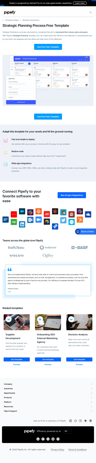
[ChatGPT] (70, 420)
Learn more (79, 3)
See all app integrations (72, 195)
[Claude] (90, 420)
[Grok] (75, 420)
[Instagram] (58, 439)
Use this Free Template (48, 47)
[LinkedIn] (38, 439)
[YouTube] (53, 439)
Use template (16, 359)
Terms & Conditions (77, 449)
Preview (16, 364)
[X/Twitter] (48, 439)
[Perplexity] (80, 420)
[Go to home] (10, 12)
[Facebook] (43, 439)
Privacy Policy (57, 449)
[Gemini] (85, 420)
